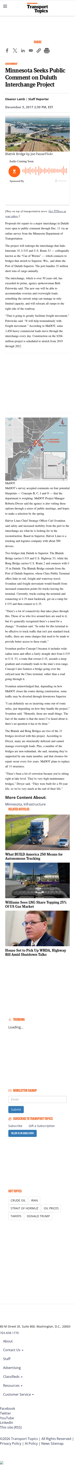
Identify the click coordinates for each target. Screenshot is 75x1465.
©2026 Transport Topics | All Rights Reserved (35, 1438)
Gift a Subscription (42, 1126)
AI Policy (31, 1443)
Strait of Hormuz (24, 1208)
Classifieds (11, 1376)
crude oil (18, 1200)
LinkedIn (6, 1422)
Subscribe (15, 1126)
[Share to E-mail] (31, 51)
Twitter (5, 1413)
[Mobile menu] (5, 6)
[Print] (47, 51)
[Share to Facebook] (7, 51)
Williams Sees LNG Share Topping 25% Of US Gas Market (36, 904)
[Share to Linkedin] (23, 51)
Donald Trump (38, 1216)
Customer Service (17, 1394)
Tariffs (16, 1216)
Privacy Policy (10, 1443)
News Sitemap (52, 1443)
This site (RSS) (11, 1427)
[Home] (37, 8)
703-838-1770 (9, 1333)
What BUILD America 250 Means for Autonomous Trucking (34, 856)
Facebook (7, 1408)
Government (11, 64)
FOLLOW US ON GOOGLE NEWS (22, 1133)
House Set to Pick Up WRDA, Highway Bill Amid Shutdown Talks (35, 952)
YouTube (7, 1418)
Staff (6, 1359)
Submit (16, 1109)
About (8, 1341)
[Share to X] (15, 51)
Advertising (12, 1367)
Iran (34, 1200)
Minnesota (13, 804)
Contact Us (12, 1350)
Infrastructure (35, 804)
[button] (39, 51)
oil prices (51, 1208)
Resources (11, 1385)
